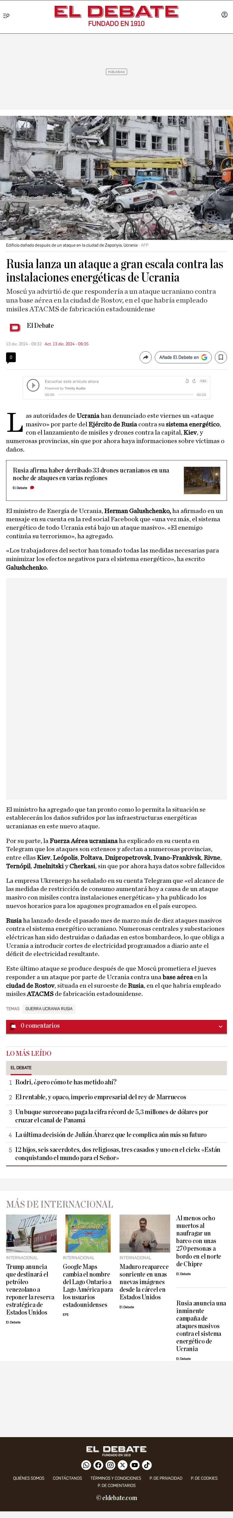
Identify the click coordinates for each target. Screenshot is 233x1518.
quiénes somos (28, 1478)
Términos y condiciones (115, 1478)
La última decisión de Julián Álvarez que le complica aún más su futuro (111, 1134)
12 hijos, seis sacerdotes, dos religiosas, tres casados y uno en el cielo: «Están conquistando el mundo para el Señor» (117, 1154)
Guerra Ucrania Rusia (49, 1009)
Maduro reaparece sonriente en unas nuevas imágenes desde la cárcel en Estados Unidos (144, 1282)
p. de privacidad (166, 1478)
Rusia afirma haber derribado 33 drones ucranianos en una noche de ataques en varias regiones (91, 474)
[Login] (224, 15)
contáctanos (67, 1478)
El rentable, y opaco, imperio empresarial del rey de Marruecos (100, 1097)
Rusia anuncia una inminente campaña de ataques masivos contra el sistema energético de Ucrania (201, 1326)
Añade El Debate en (179, 357)
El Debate (40, 325)
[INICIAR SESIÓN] (224, 15)
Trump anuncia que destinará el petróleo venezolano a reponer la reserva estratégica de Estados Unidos (30, 1289)
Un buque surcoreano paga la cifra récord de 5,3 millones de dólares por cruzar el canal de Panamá (111, 1116)
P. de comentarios (117, 1485)
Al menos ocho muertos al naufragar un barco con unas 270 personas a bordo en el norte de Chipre (198, 1241)
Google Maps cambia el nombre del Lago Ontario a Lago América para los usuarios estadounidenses (88, 1285)
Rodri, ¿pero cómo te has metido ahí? (65, 1082)
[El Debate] (116, 11)
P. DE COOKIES (204, 1478)
